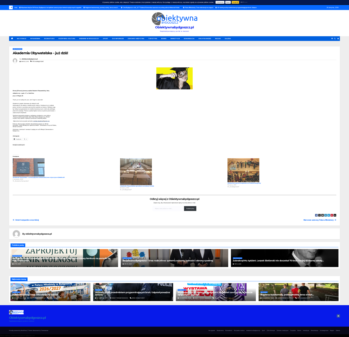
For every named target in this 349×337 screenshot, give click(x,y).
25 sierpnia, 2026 (20, 298)
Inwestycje (175, 38)
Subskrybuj (190, 208)
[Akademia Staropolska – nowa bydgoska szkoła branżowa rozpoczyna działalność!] (65, 167)
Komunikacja (189, 38)
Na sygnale (21, 38)
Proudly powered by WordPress (18, 330)
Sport (105, 38)
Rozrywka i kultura (67, 38)
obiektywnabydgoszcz (37, 298)
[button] (335, 38)
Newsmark (36, 330)
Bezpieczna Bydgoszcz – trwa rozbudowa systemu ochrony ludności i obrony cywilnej (168, 260)
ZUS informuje (118, 38)
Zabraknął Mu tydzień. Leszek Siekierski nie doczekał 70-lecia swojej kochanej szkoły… (278, 260)
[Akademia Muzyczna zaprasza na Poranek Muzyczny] (280, 170)
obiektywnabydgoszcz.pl (30, 59)
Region (218, 38)
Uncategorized (204, 38)
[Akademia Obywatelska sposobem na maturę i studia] (173, 171)
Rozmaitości (49, 38)
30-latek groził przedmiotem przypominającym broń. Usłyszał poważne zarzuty (132, 293)
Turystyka (152, 38)
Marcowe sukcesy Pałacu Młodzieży (319, 220)
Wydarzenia (35, 38)
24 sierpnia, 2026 (185, 298)
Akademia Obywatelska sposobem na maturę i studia (137, 186)
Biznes (164, 38)
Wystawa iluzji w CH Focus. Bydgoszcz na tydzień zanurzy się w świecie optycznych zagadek (215, 293)
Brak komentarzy (56, 298)
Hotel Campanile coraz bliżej (27, 220)
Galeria (228, 38)
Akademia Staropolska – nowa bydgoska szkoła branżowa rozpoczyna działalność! (39, 177)
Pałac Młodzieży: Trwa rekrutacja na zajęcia (35, 294)
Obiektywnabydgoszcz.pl (174, 27)
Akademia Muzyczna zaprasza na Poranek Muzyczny (244, 183)
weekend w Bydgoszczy (89, 38)
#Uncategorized (37, 61)
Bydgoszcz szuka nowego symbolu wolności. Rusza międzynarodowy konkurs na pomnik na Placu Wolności (61, 259)
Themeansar (44, 330)
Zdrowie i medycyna (136, 38)
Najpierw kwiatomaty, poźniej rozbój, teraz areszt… (287, 294)
